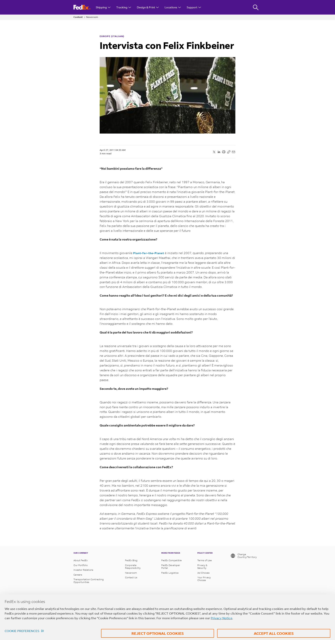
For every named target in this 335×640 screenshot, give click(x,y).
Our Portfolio (80, 565)
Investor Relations (83, 570)
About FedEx (80, 560)
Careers (77, 574)
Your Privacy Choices (204, 579)
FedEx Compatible (171, 560)
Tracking (121, 7)
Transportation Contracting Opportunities (88, 581)
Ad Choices (203, 572)
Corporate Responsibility (133, 566)
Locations (171, 7)
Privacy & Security (202, 566)
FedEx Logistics (170, 572)
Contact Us (131, 577)
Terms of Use (204, 560)
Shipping (101, 7)
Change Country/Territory (247, 555)
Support (192, 7)
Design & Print (146, 7)
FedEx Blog (131, 560)
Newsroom (92, 17)
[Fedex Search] (256, 7)
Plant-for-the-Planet (148, 253)
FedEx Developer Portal (170, 566)
